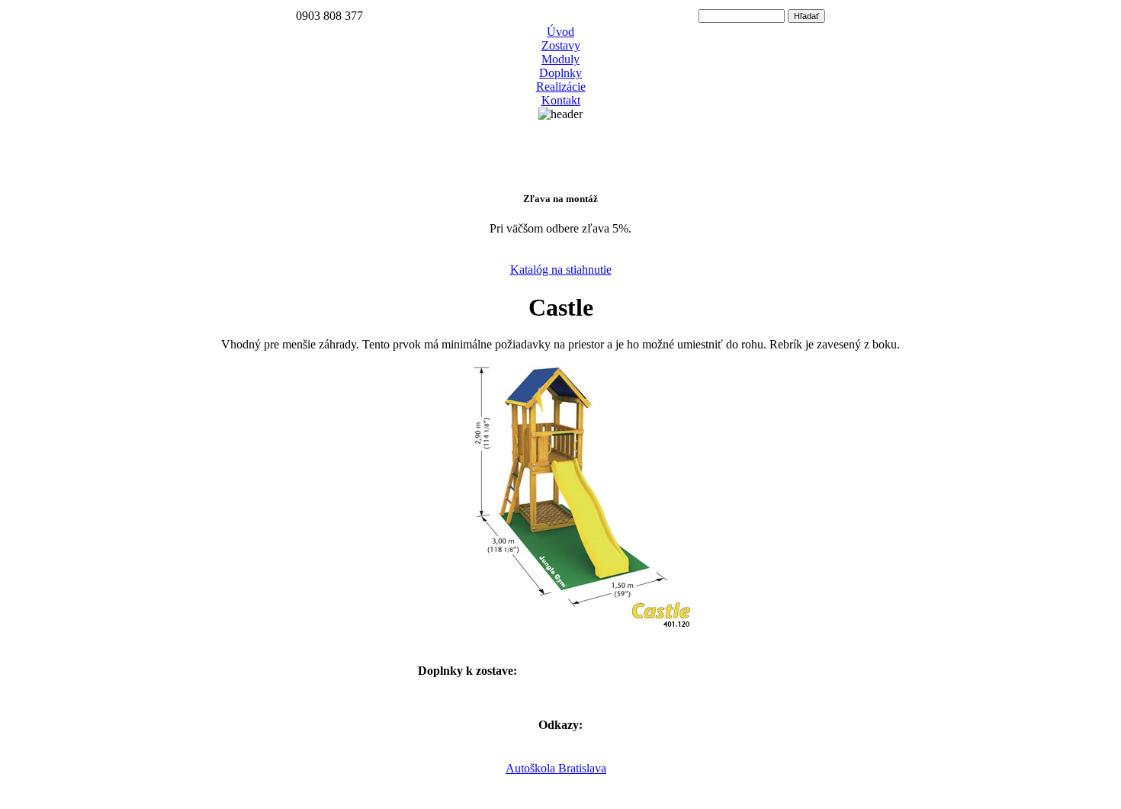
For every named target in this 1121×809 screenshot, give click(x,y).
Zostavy (560, 45)
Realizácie (561, 86)
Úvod (560, 31)
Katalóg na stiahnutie (561, 269)
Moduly (560, 59)
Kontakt (560, 100)
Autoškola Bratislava (556, 768)
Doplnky (560, 72)
